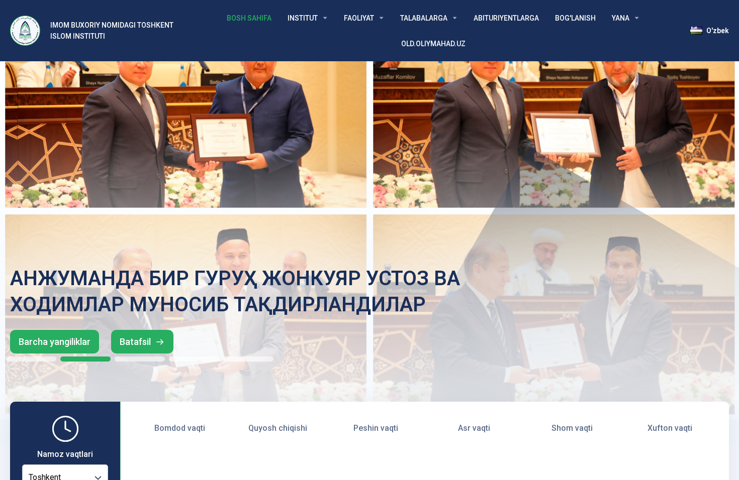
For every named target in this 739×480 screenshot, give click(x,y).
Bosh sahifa (249, 18)
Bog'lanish (575, 18)
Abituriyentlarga (506, 18)
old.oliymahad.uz (433, 44)
